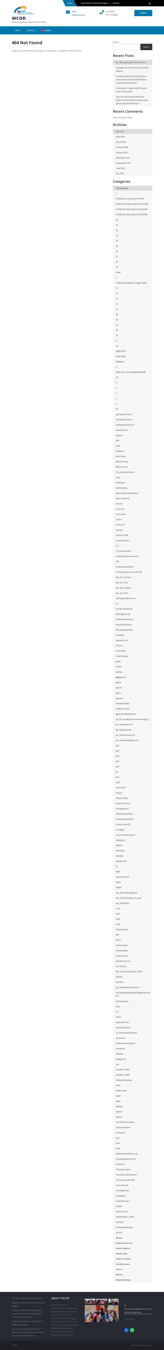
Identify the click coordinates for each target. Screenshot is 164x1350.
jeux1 (118, 782)
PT (117, 1011)
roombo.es (120, 1048)
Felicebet (120, 635)
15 (117, 246)
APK (117, 440)
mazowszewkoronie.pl (125, 835)
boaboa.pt (120, 482)
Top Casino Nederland (125, 1180)
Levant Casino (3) (123, 824)
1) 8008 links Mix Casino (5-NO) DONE (131, 214)
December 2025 (123, 157)
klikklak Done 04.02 (124, 814)
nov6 (118, 924)
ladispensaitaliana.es (125, 819)
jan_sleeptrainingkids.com (127, 740)
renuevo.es (120, 1038)
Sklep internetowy (124, 1080)
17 (117, 256)
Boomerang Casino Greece (127, 493)
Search (116, 42)
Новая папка (121, 1253)
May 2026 (120, 131)
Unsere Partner (122, 1201)
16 (117, 251)
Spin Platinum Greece (125, 1122)
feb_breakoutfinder (124, 630)
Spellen (119, 1106)
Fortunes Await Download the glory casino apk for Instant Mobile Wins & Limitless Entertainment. (131, 79)
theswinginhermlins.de (126, 1159)
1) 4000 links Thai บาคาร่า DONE (130, 198)
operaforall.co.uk (123, 961)
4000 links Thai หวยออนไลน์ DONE (131, 372)
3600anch (120, 361)
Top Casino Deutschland (126, 1174)
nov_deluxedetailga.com (126, 892)
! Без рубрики (122, 188)
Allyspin (119, 435)
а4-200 (119, 1232)
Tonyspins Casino (123, 1169)
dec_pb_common (123, 587)
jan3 (117, 756)
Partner (119, 977)
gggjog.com (121, 677)
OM (117, 934)
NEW (118, 871)
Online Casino (122, 945)
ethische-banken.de (124, 619)
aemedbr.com (122, 430)
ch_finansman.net (123, 551)
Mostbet (119, 856)
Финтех (119, 1274)
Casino (118, 519)
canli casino (121, 514)
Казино (119, 1237)
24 (117, 309)
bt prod (119, 503)
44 (117, 377)
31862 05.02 (121, 351)
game (118, 661)
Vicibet (119, 1206)
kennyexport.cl (122, 808)
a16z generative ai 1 (124, 419)
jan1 (117, 745)
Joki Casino (121, 787)
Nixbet (119, 887)
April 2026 (120, 136)
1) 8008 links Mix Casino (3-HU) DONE (132, 209)
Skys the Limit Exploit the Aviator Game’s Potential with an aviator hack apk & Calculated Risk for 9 (132, 100)
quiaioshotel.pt (122, 1022)
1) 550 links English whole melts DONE (132, 204)
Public (118, 1017)
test (117, 1138)
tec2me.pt (120, 1132)
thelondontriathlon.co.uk (127, 1153)
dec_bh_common (123, 577)
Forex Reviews (122, 656)
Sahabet (119, 1053)
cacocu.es (120, 509)
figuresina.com (122, 640)
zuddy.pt (120, 1222)
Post (118, 1006)
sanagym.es (121, 1059)
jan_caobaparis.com (124, 724)
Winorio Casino (122, 1211)
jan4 (117, 761)
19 (117, 267)
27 (117, 325)
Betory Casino (122, 467)
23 (117, 304)
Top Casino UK (122, 1185)
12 (117, 230)
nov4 (118, 919)
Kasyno (119, 793)
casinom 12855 (122, 535)
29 (117, 335)
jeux (117, 777)
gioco (118, 693)
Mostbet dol (121, 861)
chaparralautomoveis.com (127, 556)
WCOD (19, 18)
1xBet (118, 272)
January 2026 (121, 152)
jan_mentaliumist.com (125, 735)
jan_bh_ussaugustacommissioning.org (132, 719)
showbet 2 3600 (122, 1074)
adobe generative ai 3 (125, 424)
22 (117, 298)
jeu (117, 771)
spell (118, 1101)
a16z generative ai (123, 414)
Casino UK (120, 524)
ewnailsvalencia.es (124, 624)
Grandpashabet (122, 703)
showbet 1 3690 (122, 1069)
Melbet (119, 845)
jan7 (117, 766)
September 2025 (123, 163)
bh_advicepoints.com (125, 472)
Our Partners (121, 966)
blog (118, 477)
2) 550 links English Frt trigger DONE (131, 283)
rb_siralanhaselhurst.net (126, 1032)
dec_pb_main (122, 593)
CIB (117, 561)
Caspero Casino (122, 540)
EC (117, 603)
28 (117, 330)
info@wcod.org (78, 15)
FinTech (119, 645)
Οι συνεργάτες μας (124, 1227)
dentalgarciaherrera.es (125, 598)
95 (117, 409)
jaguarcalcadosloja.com (126, 714)
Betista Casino (122, 461)
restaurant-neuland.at (125, 1043)
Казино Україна (123, 1248)
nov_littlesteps (122, 903)
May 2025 (120, 173)
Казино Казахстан (124, 1243)
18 (117, 261)
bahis (118, 446)
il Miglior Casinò (122, 708)
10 (117, 219)
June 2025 (120, 168)
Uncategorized (122, 1190)
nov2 (118, 908)
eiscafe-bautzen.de (124, 608)
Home (17, 30)
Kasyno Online (122, 798)
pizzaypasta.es (122, 1001)
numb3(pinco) (122, 929)
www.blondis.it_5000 (125, 1216)
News (118, 882)
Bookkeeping (121, 488)
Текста (119, 1269)
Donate (143, 13)
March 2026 (121, 142)
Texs (118, 1143)
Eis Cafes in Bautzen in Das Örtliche (131, 62)
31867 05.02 (121, 356)
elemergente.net (123, 614)
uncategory (121, 1195)
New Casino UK (122, 877)
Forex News (121, 651)
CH (117, 545)
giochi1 (119, 687)
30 (117, 346)
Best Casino (121, 456)
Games (119, 666)
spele (118, 1096)
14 (117, 240)
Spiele (118, 1111)
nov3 (118, 913)
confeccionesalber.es (125, 566)
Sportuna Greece (123, 1127)
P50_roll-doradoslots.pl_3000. (129, 971)
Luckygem (120, 829)
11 (117, 225)
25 (117, 314)
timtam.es (120, 1164)
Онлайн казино (123, 1264)
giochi (118, 682)
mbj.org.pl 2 (121, 840)
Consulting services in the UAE (129, 572)
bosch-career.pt (123, 498)
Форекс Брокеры (123, 1280)
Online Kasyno (122, 950)
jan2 (117, 750)
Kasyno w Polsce (123, 803)
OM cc (118, 940)
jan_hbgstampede (124, 729)
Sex (117, 1064)
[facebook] (150, 3)
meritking (120, 850)
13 (117, 235)
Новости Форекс (123, 1259)
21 (117, 293)
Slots (118, 1085)
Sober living (121, 1090)
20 (117, 288)
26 (117, 319)
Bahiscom (120, 451)
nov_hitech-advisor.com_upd (128, 898)
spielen (119, 1117)
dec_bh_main (122, 582)
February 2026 (122, 147)
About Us (31, 30)
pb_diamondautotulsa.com (127, 987)
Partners (119, 982)
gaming (119, 672)
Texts (118, 1148)
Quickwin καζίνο (123, 1027)
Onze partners (122, 955)
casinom (119, 530)
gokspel (119, 698)
